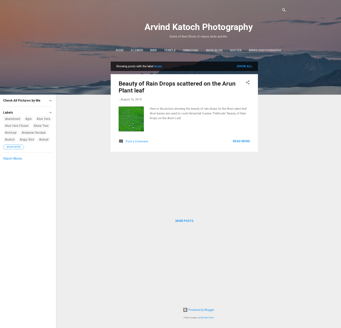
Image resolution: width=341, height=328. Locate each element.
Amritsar (11, 133)
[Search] (284, 11)
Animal (43, 139)
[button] (247, 83)
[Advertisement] (273, 121)
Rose (120, 50)
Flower (137, 50)
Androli (10, 139)
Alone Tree (41, 126)
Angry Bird (27, 139)
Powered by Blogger (201, 310)
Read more (241, 141)
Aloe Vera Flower (17, 126)
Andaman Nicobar (34, 133)
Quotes (236, 50)
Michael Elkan (207, 317)
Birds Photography (265, 50)
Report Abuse (12, 158)
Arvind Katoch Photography (198, 27)
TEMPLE (170, 50)
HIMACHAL (191, 50)
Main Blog (214, 50)
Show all (244, 66)
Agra (28, 119)
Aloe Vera (43, 119)
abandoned (12, 119)
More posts (184, 220)
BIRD (153, 50)
